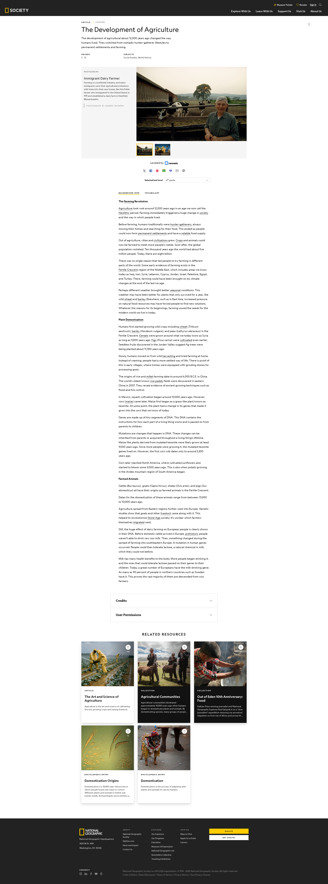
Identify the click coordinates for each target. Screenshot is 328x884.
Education (156, 842)
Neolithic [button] (124, 212)
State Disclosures (147, 874)
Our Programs (157, 838)
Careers (183, 842)
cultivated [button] (186, 340)
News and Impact (130, 845)
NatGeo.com (128, 841)
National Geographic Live (162, 850)
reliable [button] (185, 233)
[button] (164, 601)
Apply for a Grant (188, 838)
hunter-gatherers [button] (180, 224)
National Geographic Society (132, 835)
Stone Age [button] (154, 517)
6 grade (170, 179)
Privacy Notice (181, 874)
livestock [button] (166, 513)
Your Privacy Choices (200, 874)
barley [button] (141, 299)
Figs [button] (153, 340)
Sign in (313, 5)
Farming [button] (129, 201)
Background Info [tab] (129, 193)
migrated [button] (138, 522)
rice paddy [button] (156, 381)
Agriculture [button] (125, 208)
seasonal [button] (175, 290)
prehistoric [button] (191, 533)
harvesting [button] (168, 356)
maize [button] (129, 401)
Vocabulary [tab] (152, 193)
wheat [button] (128, 299)
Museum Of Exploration (162, 846)
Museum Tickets (285, 4)
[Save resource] (309, 24)
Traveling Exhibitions (160, 859)
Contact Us (127, 849)
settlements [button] (159, 233)
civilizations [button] (161, 240)
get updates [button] (228, 838)
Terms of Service (165, 874)
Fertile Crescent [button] (128, 269)
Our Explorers (157, 834)
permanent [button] (145, 233)
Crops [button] (179, 240)
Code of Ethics (130, 874)
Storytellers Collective (161, 855)
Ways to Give (186, 834)
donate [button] (229, 831)
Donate (303, 4)
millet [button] (149, 376)
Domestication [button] (134, 319)
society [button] (204, 212)
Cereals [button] (143, 335)
